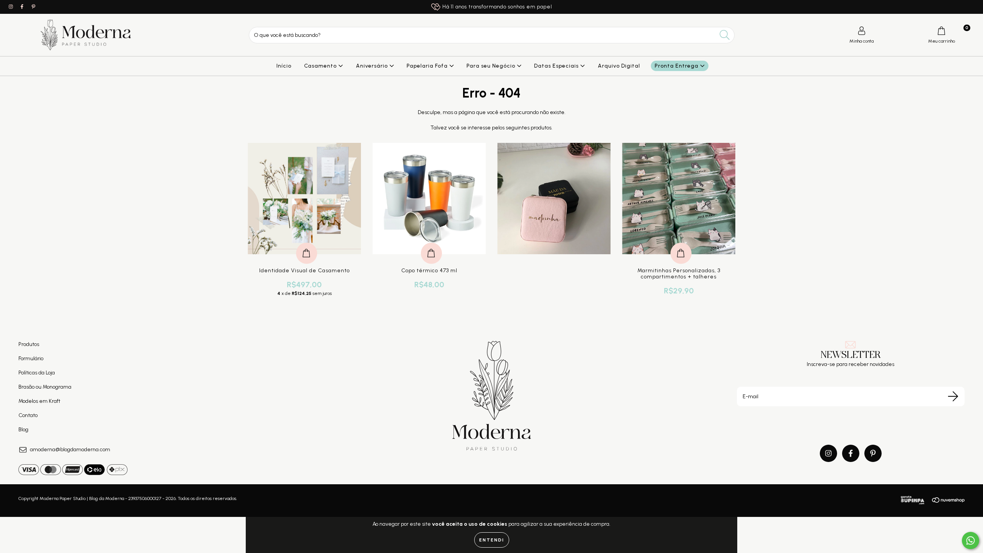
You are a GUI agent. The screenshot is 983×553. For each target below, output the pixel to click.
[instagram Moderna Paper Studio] (11, 6)
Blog (23, 429)
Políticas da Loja (36, 372)
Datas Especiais (557, 66)
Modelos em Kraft (39, 401)
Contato (28, 415)
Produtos (28, 344)
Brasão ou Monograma (44, 387)
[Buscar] (725, 35)
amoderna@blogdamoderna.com (70, 449)
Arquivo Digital (619, 66)
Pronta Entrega (677, 66)
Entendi (491, 540)
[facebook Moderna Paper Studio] (22, 6)
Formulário (30, 358)
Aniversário (372, 66)
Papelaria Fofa (428, 66)
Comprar (307, 245)
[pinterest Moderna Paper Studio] (33, 6)
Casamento (321, 66)
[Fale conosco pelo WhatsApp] (970, 540)
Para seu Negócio (492, 66)
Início (283, 66)
